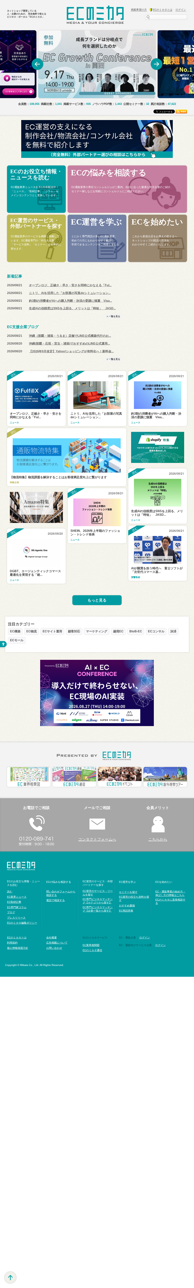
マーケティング (96, 631)
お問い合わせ (54, 947)
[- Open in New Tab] (97, 64)
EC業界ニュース (17, 896)
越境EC (118, 631)
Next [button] (156, 64)
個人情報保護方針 (17, 947)
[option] (97, 64)
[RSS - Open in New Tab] (181, 111)
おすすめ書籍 (127, 905)
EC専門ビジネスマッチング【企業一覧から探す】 (98, 909)
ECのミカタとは (17, 937)
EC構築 (15, 631)
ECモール (16, 640)
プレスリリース (16, 917)
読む (9, 891)
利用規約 (12, 942)
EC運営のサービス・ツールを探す (98, 892)
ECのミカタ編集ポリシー (22, 922)
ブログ (11, 912)
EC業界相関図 (91, 945)
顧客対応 (74, 631)
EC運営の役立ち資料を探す (134, 898)
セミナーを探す (128, 892)
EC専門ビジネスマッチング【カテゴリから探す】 (98, 901)
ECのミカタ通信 (92, 950)
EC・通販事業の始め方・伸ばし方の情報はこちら (170, 893)
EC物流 (31, 631)
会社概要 (51, 937)
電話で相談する (55, 900)
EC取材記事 (14, 901)
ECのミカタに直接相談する (170, 901)
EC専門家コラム (17, 907)
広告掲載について (56, 942)
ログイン (144, 937)
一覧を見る (114, 316)
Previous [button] (37, 64)
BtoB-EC (135, 631)
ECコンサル (156, 631)
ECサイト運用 (52, 631)
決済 (173, 631)
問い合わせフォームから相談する (60, 893)
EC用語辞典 (126, 910)
